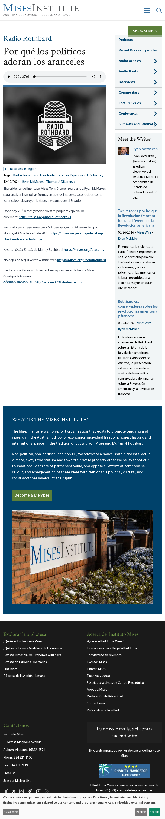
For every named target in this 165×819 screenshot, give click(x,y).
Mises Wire (144, 232)
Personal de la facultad (103, 710)
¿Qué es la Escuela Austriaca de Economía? (32, 648)
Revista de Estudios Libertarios (25, 662)
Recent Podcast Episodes (138, 50)
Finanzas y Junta (98, 676)
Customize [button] (11, 812)
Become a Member (32, 495)
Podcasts (126, 40)
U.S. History (95, 175)
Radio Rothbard (27, 39)
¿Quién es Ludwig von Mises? (23, 641)
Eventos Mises (97, 662)
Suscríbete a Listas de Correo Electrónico (115, 683)
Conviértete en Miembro (104, 655)
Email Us (9, 773)
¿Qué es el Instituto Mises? (105, 641)
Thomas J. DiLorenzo (61, 182)
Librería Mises (96, 669)
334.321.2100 (23, 757)
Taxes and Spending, (71, 175)
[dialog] (82, 806)
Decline (141, 812)
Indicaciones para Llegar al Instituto (112, 648)
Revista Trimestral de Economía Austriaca (32, 655)
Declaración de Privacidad (105, 696)
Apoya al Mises (145, 31)
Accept (154, 812)
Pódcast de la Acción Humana (24, 676)
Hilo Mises (10, 669)
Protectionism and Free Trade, (34, 175)
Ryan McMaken (33, 182)
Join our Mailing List (17, 781)
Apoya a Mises (97, 689)
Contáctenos (96, 703)
